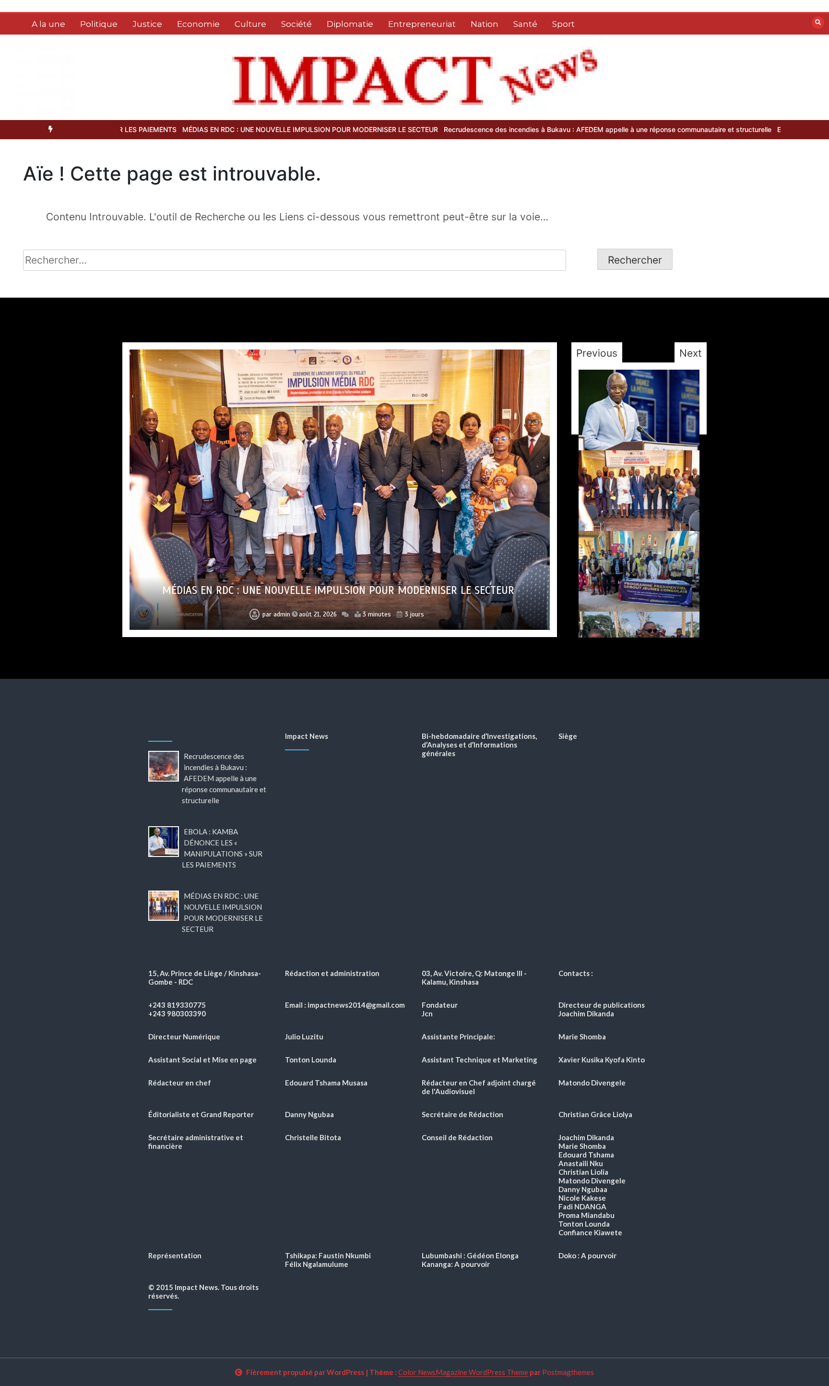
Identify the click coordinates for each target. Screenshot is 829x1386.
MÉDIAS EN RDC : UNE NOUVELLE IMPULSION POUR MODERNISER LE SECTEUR (227, 129)
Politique (99, 24)
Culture (250, 24)
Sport (563, 24)
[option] (227, 129)
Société (296, 24)
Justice (147, 24)
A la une (48, 24)
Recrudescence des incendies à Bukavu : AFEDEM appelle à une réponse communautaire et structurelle (524, 129)
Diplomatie (350, 24)
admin (281, 614)
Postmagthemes (568, 1372)
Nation (484, 24)
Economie (198, 24)
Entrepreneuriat (422, 24)
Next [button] (690, 353)
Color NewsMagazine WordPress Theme (463, 1372)
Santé (525, 24)
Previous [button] (596, 353)
